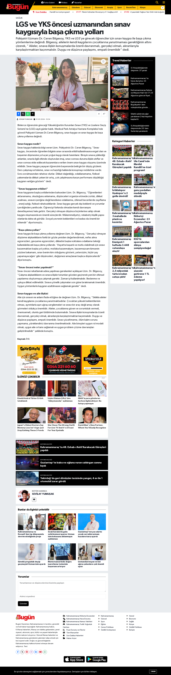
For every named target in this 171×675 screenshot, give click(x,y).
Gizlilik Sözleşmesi (108, 630)
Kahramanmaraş (59, 7)
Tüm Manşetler (72, 633)
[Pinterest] (27, 652)
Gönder (23, 604)
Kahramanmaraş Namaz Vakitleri (79, 621)
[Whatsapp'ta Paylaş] (28, 114)
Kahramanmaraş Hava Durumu (78, 619)
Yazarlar (78, 3)
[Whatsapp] (45, 652)
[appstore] (74, 659)
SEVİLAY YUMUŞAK (25, 119)
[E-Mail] (34, 500)
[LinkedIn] (36, 652)
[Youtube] (40, 652)
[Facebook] (18, 652)
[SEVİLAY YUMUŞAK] (24, 496)
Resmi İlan (131, 7)
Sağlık (19, 18)
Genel (131, 616)
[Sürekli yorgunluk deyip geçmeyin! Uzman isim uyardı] (32, 552)
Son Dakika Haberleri (74, 635)
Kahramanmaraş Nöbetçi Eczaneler (80, 616)
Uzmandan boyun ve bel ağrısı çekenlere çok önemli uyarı (91, 564)
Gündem (76, 7)
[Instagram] (31, 652)
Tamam (153, 671)
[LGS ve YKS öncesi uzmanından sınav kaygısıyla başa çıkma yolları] (62, 84)
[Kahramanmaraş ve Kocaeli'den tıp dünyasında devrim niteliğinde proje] (32, 522)
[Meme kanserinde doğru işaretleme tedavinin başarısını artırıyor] (62, 552)
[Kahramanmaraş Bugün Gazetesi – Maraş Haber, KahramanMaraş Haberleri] (17, 7)
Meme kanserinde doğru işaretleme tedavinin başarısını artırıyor (59, 564)
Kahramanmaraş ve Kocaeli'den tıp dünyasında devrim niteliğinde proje (31, 534)
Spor (119, 7)
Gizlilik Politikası (135, 627)
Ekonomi (99, 7)
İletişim (132, 630)
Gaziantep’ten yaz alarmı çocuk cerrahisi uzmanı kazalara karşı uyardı (90, 534)
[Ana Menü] (162, 2)
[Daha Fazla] (33, 114)
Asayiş (110, 7)
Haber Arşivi (71, 638)
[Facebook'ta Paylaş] (18, 114)
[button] (162, 7)
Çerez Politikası (107, 627)
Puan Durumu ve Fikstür (75, 630)
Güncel (87, 7)
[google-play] (97, 659)
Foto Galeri (49, 3)
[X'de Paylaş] (23, 114)
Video (64, 3)
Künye (143, 7)
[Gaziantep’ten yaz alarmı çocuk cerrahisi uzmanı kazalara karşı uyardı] (92, 522)
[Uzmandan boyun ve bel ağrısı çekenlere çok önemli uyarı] (92, 552)
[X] (22, 652)
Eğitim (103, 624)
